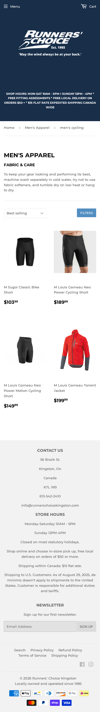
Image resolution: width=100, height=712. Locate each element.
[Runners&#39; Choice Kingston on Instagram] (91, 665)
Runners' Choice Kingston (54, 678)
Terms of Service (32, 655)
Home (9, 127)
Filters (86, 213)
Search (20, 650)
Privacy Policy (42, 650)
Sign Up (86, 627)
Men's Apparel (37, 127)
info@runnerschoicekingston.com (50, 505)
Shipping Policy (64, 655)
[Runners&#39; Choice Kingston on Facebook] (82, 665)
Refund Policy (70, 650)
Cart (92, 6)
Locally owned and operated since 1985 (48, 684)
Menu (15, 6)
